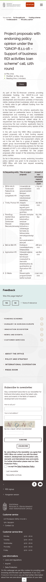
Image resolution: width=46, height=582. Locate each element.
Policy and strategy (16, 359)
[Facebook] (19, 92)
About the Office (14, 354)
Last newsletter (12, 471)
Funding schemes (34, 17)
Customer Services (14, 340)
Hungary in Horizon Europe (19, 324)
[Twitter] (24, 92)
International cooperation (20, 364)
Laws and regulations (13, 560)
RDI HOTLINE (30, 4)
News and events (13, 335)
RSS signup (9, 489)
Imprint (7, 564)
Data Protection (11, 567)
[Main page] (12, 4)
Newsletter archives (14, 475)
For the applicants (19, 17)
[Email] (13, 92)
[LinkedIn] (29, 92)
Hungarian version (12, 495)
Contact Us (9, 525)
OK (24, 580)
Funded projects (12, 19)
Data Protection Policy (26, 466)
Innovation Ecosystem (16, 329)
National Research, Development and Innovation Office (19, 506)
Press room (11, 370)
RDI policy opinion (27, 19)
